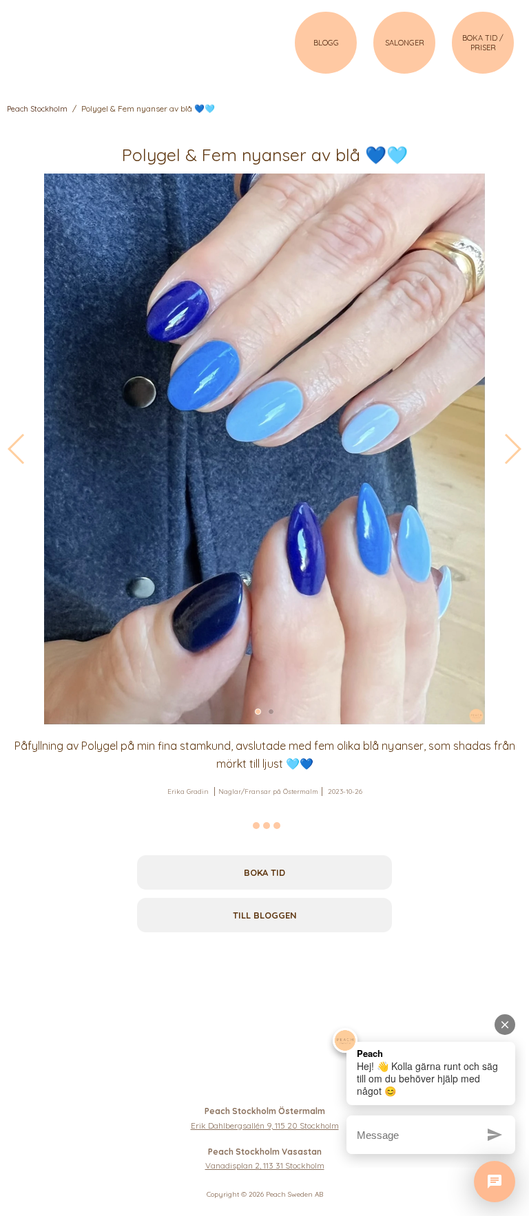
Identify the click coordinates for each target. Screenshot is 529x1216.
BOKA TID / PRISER (483, 42)
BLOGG (326, 43)
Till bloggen (265, 915)
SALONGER (404, 43)
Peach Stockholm (37, 109)
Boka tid (264, 872)
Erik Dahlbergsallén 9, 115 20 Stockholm (265, 1125)
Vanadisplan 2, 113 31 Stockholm (264, 1165)
